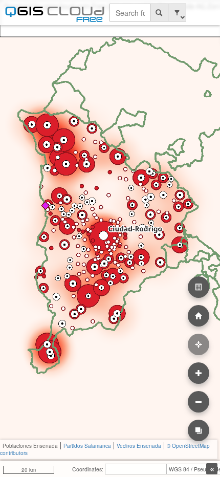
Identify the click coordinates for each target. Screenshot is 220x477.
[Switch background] (198, 430)
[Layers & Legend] (198, 287)
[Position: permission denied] (198, 344)
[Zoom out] (198, 402)
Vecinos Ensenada (139, 445)
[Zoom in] (198, 373)
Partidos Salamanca (87, 445)
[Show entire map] (198, 316)
